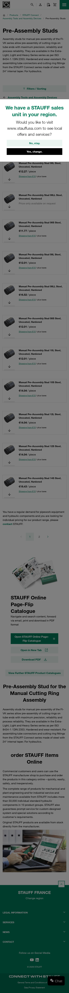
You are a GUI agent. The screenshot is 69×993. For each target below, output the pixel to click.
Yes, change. (34, 151)
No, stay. (34, 143)
